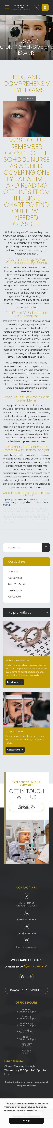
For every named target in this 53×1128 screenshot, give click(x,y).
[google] (22, 977)
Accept (26, 1120)
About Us (13, 571)
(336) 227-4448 (26, 919)
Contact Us (14, 596)
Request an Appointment (26, 807)
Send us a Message (26, 947)
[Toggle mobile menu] (7, 7)
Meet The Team (16, 584)
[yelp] (31, 977)
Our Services (15, 578)
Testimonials (15, 590)
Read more (13, 682)
